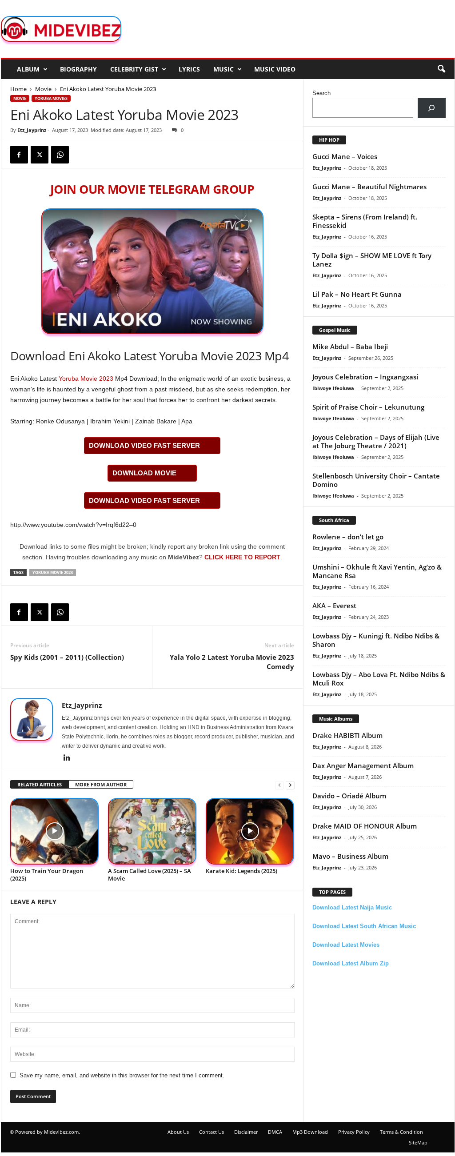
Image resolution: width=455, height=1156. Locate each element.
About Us (178, 1131)
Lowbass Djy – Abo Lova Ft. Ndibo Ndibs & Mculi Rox (378, 678)
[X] (39, 154)
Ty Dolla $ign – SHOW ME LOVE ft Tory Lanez (371, 259)
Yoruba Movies (51, 98)
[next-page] (290, 784)
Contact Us (211, 1131)
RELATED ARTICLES (39, 784)
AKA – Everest (334, 605)
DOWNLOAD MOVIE (144, 473)
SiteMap (418, 1142)
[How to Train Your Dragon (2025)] (54, 831)
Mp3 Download (310, 1131)
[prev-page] (279, 784)
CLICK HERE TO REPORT (242, 557)
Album (28, 69)
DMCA (275, 1131)
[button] (441, 69)
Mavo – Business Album (350, 856)
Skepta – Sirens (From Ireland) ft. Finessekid (364, 221)
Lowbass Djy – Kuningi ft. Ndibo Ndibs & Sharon (375, 640)
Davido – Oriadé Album (349, 795)
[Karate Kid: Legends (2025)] (250, 831)
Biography (78, 69)
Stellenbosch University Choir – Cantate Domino (376, 480)
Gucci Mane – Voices (344, 156)
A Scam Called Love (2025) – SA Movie (149, 874)
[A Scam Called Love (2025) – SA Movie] (152, 831)
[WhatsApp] (60, 154)
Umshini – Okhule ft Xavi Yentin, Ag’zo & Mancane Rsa (377, 571)
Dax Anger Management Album (363, 765)
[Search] (432, 108)
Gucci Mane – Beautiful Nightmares (369, 186)
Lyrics (189, 69)
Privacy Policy (354, 1131)
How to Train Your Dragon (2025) (46, 874)
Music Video (274, 69)
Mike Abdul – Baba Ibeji (350, 346)
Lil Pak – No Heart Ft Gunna (357, 294)
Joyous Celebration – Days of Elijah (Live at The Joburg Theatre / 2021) (375, 441)
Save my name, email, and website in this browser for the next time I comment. (122, 1075)
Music (223, 69)
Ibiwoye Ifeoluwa (333, 388)
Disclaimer (246, 1131)
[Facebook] (19, 154)
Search (321, 93)
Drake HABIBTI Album (347, 735)
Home (18, 89)
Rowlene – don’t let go (347, 536)
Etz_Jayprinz (31, 130)
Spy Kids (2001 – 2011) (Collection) (67, 657)
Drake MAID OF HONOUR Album (364, 825)
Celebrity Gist (134, 69)
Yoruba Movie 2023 (86, 378)
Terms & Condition (401, 1131)
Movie (43, 89)
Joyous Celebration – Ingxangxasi (365, 376)
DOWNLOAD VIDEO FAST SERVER (144, 445)
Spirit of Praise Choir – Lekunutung (368, 407)
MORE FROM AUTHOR (101, 784)
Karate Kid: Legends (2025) (241, 871)
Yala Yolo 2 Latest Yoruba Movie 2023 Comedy (232, 662)
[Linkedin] (67, 758)
